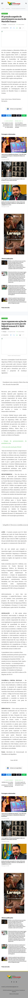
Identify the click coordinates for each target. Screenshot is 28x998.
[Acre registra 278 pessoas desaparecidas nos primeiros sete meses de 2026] (14, 169)
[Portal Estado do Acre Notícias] (14, 3)
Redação (4, 24)
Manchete (4, 13)
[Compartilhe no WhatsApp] (17, 28)
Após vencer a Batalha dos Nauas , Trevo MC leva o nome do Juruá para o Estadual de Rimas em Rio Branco (13, 156)
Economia (4, 318)
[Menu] (2, 3)
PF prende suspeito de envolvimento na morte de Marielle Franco (20, 784)
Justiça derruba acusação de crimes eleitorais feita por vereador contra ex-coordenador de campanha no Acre (13, 203)
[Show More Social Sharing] (23, 28)
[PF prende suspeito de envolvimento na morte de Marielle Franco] (14, 39)
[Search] (26, 3)
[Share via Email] (20, 28)
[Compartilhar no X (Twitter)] (14, 28)
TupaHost (14, 991)
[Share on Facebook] (11, 28)
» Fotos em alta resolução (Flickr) (11, 447)
